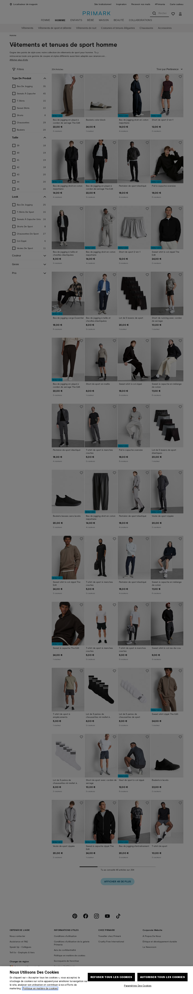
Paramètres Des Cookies (137, 985)
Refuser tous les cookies (111, 977)
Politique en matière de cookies (40, 988)
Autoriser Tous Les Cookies (162, 977)
